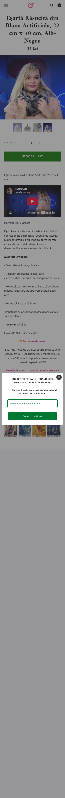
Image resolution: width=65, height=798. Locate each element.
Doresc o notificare (32, 416)
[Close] (59, 377)
